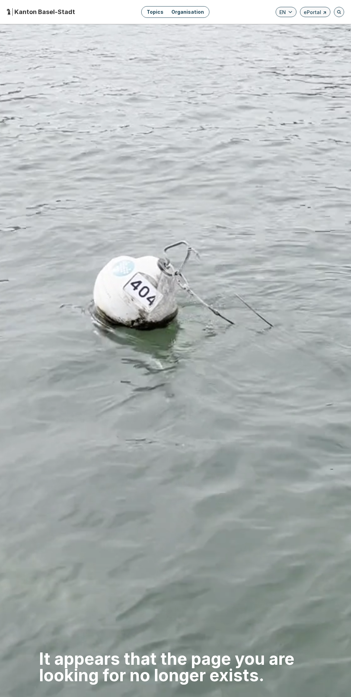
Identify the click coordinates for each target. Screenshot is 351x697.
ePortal (315, 13)
